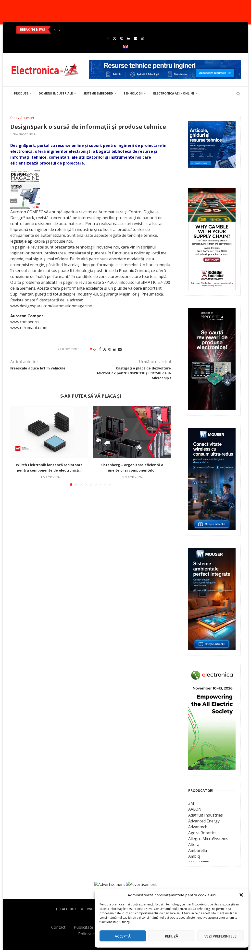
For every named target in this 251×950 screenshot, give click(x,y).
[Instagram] (121, 38)
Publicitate (83, 927)
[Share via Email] (120, 349)
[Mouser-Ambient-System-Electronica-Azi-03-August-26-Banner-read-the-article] (212, 551)
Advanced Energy (204, 821)
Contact (58, 927)
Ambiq (194, 856)
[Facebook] (108, 38)
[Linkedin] (128, 38)
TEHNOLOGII (133, 93)
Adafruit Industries (205, 815)
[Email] (135, 38)
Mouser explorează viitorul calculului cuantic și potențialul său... (66, 29)
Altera (193, 844)
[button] (241, 894)
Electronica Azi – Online (174, 93)
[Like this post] (94, 349)
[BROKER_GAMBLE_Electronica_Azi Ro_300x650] (212, 191)
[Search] (238, 94)
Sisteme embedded (98, 93)
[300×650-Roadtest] (212, 311)
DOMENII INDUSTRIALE (56, 93)
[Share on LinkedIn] (114, 349)
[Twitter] (114, 38)
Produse (21, 93)
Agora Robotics (202, 832)
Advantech (197, 827)
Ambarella (197, 850)
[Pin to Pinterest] (109, 349)
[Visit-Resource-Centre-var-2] (165, 63)
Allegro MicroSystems (208, 838)
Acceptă (123, 936)
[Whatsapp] (142, 38)
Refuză (171, 936)
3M (191, 803)
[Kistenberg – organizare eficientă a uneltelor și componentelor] (132, 432)
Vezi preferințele (220, 936)
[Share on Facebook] (100, 349)
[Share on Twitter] (104, 349)
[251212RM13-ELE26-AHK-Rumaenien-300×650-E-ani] (212, 671)
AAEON (194, 809)
